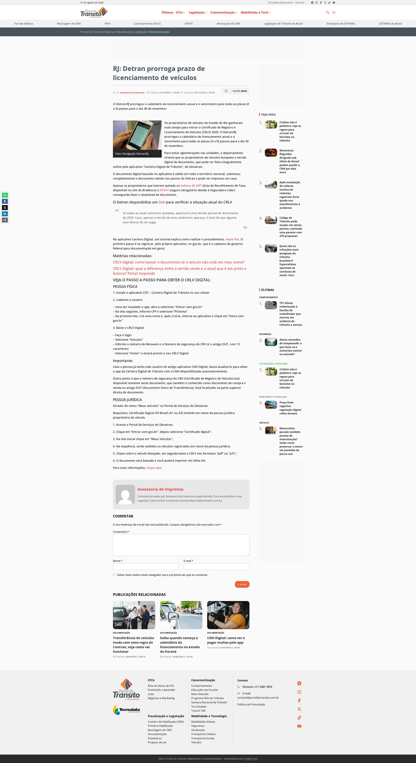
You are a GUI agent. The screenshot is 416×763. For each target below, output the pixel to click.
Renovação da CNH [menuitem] (228, 23)
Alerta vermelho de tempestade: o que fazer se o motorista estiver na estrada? (291, 347)
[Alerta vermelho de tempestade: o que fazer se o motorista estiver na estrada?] (271, 342)
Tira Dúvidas (199, 706)
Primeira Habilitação (160, 725)
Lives (151, 694)
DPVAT (164, 190)
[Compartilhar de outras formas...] (5, 220)
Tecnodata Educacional (280, 2)
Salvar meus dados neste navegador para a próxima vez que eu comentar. (162, 575)
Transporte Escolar (203, 738)
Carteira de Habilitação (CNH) (166, 721)
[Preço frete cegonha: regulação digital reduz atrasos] (271, 405)
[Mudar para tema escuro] (334, 12)
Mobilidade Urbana (203, 721)
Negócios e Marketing (161, 698)
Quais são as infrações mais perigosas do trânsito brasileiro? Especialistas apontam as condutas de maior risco (289, 260)
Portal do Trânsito (91, 32)
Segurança (197, 725)
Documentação (157, 734)
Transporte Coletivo (203, 734)
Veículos (196, 742)
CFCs (151, 680)
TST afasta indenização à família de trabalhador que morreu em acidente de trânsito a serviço (291, 313)
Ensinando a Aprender (161, 689)
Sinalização (198, 730)
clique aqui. (154, 468)
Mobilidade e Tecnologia (209, 716)
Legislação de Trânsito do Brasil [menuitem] (283, 23)
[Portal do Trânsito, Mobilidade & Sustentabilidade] (126, 689)
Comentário (121, 532)
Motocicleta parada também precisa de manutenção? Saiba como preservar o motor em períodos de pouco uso (291, 441)
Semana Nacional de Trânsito (209, 702)
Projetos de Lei (157, 742)
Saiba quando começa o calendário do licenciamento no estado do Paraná (180, 645)
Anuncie (299, 2)
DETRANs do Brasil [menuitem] (390, 23)
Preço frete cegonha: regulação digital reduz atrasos (290, 408)
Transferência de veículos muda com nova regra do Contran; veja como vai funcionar (133, 645)
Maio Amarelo (199, 694)
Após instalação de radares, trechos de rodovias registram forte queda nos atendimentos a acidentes (290, 195)
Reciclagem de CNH (160, 730)
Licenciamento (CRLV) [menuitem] (147, 23)
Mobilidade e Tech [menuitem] (254, 12)
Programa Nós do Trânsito (207, 698)
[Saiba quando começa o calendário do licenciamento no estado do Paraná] (181, 615)
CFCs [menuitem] (179, 12)
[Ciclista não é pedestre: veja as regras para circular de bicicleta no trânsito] (271, 124)
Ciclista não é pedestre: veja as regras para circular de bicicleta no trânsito (290, 131)
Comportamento (201, 685)
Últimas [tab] (267, 289)
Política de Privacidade (251, 704)
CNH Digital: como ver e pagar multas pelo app (226, 640)
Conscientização (203, 680)
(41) (263, 687)
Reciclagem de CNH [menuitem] (69, 23)
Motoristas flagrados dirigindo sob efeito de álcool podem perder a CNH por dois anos (290, 161)
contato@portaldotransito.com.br (258, 697)
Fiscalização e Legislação (132, 32)
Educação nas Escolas (204, 689)
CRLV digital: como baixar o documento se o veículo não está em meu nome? (179, 262)
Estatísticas (155, 738)
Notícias (110, 32)
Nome (118, 561)
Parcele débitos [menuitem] (23, 23)
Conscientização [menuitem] (222, 12)
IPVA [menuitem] (107, 23)
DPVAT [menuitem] (189, 23)
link (162, 202)
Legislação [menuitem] (196, 12)
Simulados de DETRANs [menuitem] (341, 23)
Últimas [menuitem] (167, 12)
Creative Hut (250, 758)
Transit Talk (198, 710)
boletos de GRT (191, 185)
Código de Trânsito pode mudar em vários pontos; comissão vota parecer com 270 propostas (291, 227)
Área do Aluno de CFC (161, 685)
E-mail (188, 561)
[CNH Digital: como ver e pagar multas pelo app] (228, 615)
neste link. (233, 239)
